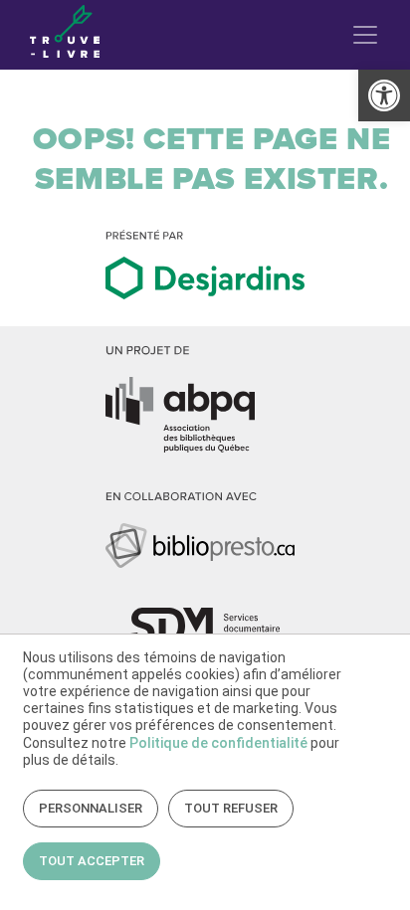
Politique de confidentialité (218, 743)
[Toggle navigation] (365, 35)
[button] (384, 95)
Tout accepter (91, 860)
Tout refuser (231, 808)
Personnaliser (90, 808)
